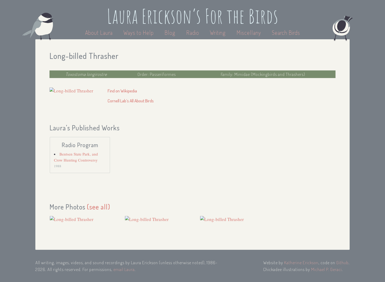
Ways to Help (139, 32)
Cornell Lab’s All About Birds (131, 100)
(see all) (98, 206)
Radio (193, 32)
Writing (218, 32)
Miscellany (248, 32)
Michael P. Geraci (326, 269)
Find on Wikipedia (122, 90)
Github (342, 262)
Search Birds (286, 32)
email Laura (124, 269)
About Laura (99, 32)
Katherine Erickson (301, 262)
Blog (169, 32)
